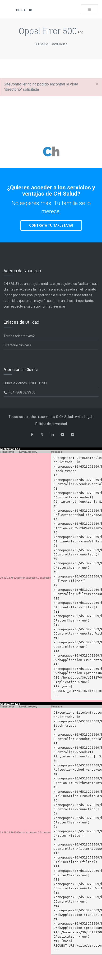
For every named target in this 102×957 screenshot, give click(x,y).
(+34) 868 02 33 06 (21, 392)
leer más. (59, 306)
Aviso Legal (83, 417)
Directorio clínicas (17, 345)
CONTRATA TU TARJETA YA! (51, 225)
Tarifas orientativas (18, 336)
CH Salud (23, 10)
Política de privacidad (51, 424)
